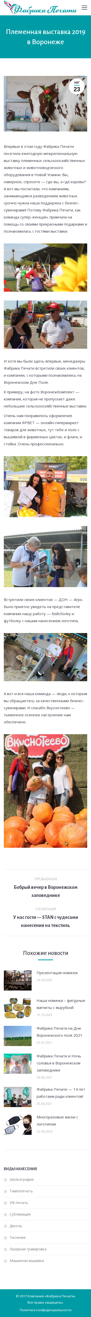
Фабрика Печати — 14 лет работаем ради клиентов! (61, 1093)
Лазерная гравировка (28, 1249)
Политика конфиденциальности (46, 1310)
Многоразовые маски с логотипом (57, 1120)
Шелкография (22, 1179)
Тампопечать (21, 1191)
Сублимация (20, 1214)
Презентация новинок (57, 972)
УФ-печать (19, 1202)
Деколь (16, 1225)
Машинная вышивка (27, 1260)
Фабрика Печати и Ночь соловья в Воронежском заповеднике (59, 1063)
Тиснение (18, 1237)
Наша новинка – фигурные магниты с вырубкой (61, 1004)
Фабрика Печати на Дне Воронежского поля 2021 (59, 1032)
